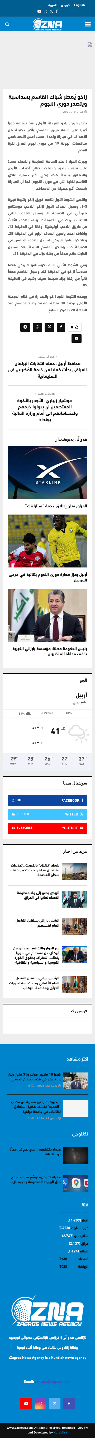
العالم (84, 1252)
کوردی (65, 5)
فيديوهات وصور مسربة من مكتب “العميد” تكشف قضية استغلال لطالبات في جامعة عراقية (36, 1107)
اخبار (85, 1221)
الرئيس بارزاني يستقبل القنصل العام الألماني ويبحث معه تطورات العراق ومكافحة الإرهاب (34, 983)
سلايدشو (81, 1236)
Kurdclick (60, 1432)
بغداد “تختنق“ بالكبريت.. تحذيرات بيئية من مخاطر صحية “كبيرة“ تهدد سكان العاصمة (34, 870)
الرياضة (83, 1267)
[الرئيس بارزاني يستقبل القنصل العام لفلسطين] (74, 926)
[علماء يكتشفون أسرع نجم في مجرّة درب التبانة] (75, 1155)
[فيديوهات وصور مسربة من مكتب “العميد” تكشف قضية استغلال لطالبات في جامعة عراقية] (75, 1108)
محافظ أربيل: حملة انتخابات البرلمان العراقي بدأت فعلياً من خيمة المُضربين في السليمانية (47, 370)
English (79, 5)
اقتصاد (83, 1259)
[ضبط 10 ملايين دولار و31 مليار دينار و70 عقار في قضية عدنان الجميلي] (75, 1080)
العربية (52, 5)
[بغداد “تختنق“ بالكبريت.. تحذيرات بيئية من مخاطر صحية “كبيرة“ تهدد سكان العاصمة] (74, 871)
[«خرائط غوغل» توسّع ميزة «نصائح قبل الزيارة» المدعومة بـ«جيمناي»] (75, 1183)
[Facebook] (69, 1403)
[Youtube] (26, 1403)
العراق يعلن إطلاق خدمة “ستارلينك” (56, 506)
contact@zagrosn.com (53, 1382)
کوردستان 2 (79, 1228)
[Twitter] (54, 1403)
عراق (84, 1244)
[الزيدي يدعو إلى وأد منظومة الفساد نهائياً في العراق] (74, 899)
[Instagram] (40, 1403)
